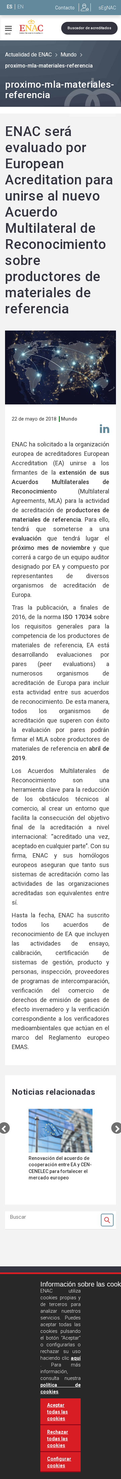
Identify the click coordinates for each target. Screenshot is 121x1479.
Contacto (65, 7)
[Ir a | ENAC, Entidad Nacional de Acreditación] (31, 26)
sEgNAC (107, 7)
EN (20, 6)
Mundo (69, 54)
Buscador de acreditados (89, 28)
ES (9, 6)
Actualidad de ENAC (28, 54)
